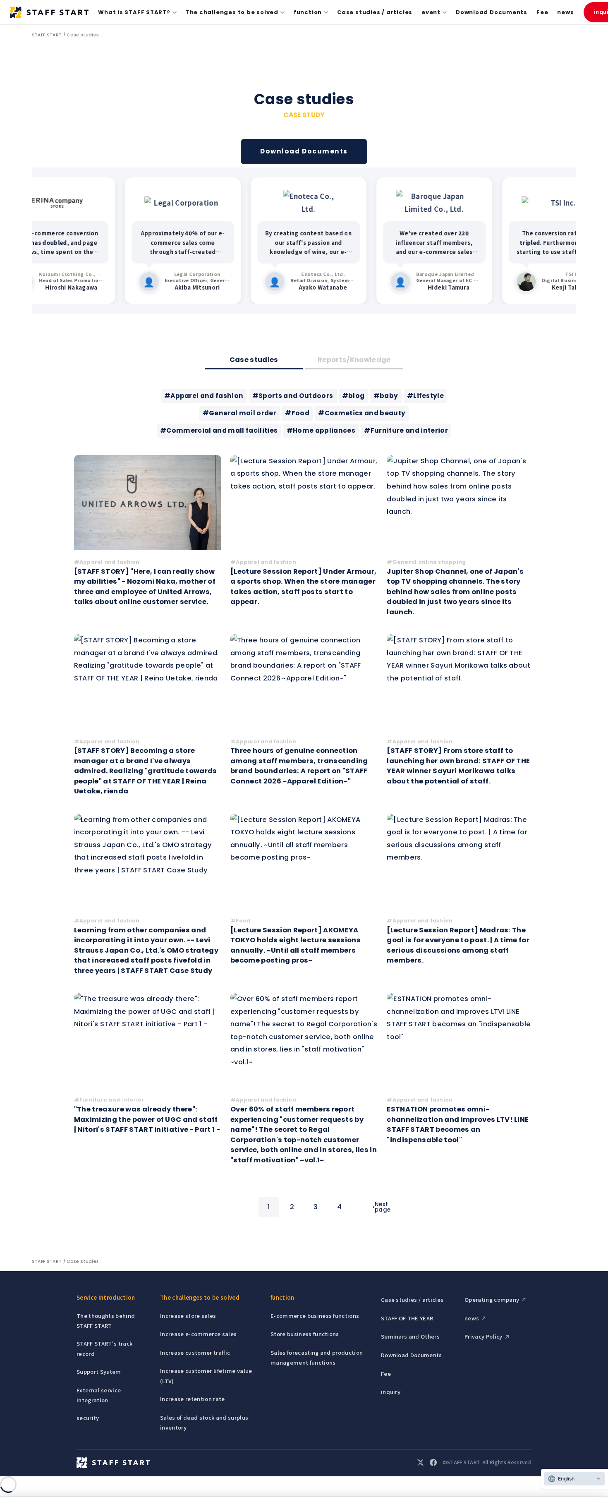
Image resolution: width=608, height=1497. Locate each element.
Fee (542, 12)
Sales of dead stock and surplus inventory (204, 1422)
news (565, 12)
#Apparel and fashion (204, 395)
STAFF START (47, 35)
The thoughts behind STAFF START (106, 1320)
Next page (382, 1207)
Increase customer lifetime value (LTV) (206, 1375)
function (308, 12)
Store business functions (304, 1334)
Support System (99, 1371)
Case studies (83, 35)
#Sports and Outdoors (292, 395)
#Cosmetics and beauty (361, 413)
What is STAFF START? (134, 12)
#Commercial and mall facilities (219, 430)
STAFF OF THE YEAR (407, 1318)
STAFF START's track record (104, 1348)
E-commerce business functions (314, 1316)
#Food (297, 413)
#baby (385, 395)
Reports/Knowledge (354, 359)
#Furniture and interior (406, 430)
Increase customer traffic (195, 1352)
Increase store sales (188, 1316)
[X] (420, 1462)
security (88, 1418)
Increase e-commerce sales (198, 1334)
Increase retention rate (192, 1399)
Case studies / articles (374, 12)
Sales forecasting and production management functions (316, 1357)
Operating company (491, 1299)
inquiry (390, 1392)
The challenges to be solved (232, 12)
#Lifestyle (425, 395)
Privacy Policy (483, 1336)
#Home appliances (321, 430)
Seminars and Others (410, 1336)
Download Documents (491, 12)
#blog (353, 395)
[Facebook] (433, 1462)
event (430, 12)
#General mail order (239, 413)
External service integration (99, 1395)
